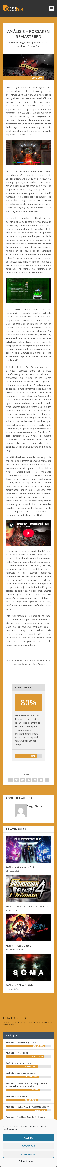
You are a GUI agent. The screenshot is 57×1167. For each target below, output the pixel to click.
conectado (31, 1022)
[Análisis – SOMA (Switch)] (28, 967)
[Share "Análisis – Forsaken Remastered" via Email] (41, 780)
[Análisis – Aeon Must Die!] (28, 928)
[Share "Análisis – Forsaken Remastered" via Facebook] (10, 780)
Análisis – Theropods (17, 1052)
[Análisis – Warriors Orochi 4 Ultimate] (28, 888)
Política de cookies (27, 1161)
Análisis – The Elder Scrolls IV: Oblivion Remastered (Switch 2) (26, 1118)
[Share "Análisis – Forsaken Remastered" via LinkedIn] (29, 780)
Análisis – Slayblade (16, 1096)
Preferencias (28, 1154)
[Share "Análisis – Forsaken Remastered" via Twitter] (16, 780)
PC (27, 46)
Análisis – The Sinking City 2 (21, 1042)
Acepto (28, 1137)
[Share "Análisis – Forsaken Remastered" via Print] (47, 780)
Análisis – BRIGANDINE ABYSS (21, 1073)
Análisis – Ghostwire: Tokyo (21, 867)
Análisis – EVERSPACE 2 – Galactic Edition (27, 1106)
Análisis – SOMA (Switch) (19, 985)
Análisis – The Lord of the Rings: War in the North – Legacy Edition (27, 1085)
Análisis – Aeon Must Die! (20, 945)
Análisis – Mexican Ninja (18, 1063)
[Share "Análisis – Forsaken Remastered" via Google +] (22, 780)
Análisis (21, 46)
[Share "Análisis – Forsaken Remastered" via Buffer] (35, 780)
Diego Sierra (25, 42)
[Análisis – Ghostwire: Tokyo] (28, 849)
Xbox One (35, 46)
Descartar (28, 1146)
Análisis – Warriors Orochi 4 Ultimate (27, 906)
